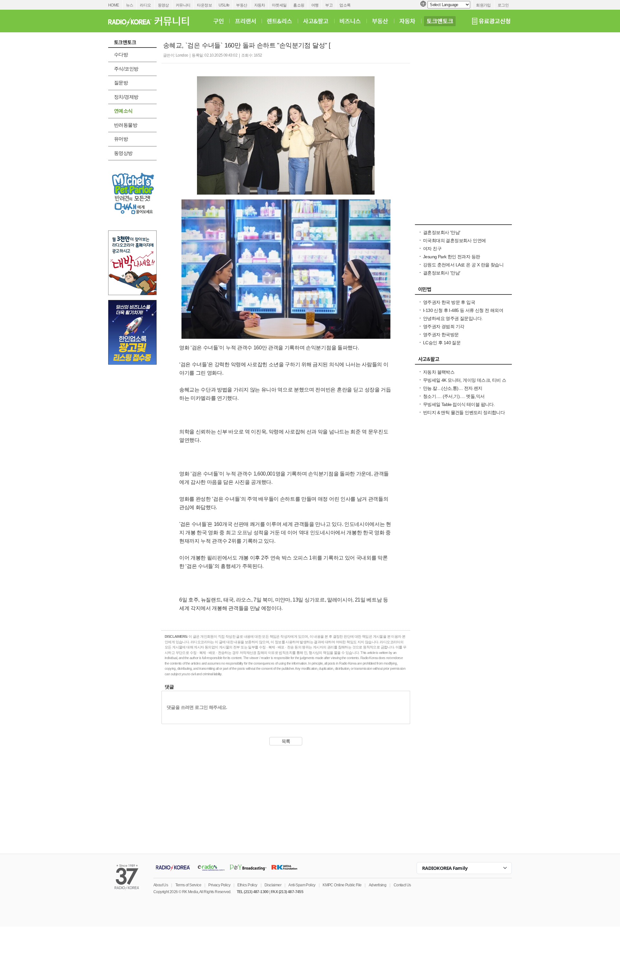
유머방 (121, 139)
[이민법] (463, 290)
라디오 (145, 5)
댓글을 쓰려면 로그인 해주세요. (197, 707)
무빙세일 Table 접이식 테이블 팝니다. (459, 404)
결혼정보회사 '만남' (441, 232)
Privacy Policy (219, 885)
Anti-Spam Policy (301, 885)
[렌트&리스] (279, 21)
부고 (329, 5)
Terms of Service (188, 885)
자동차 (259, 5)
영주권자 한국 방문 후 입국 (449, 302)
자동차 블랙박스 (438, 372)
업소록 (344, 5)
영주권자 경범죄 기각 (443, 326)
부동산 (241, 5)
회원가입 (483, 5)
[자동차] (407, 21)
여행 (315, 5)
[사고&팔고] (316, 21)
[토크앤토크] (440, 21)
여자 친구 (432, 248)
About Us (160, 885)
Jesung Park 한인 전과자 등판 (451, 256)
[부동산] (380, 21)
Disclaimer (272, 885)
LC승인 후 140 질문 (441, 342)
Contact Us (402, 885)
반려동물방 (125, 125)
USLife (224, 5)
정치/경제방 (126, 97)
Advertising (377, 885)
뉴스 (129, 5)
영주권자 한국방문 (441, 334)
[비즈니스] (350, 21)
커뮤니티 (183, 5)
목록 (286, 741)
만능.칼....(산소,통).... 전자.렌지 (452, 388)
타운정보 (204, 5)
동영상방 (123, 153)
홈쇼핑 (298, 5)
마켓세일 (279, 5)
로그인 (503, 5)
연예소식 (123, 110)
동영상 (163, 5)
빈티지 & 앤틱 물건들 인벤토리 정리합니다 (464, 412)
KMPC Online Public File (342, 885)
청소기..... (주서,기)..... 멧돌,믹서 (453, 396)
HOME (113, 5)
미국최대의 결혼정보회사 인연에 (454, 240)
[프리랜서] (245, 21)
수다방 (121, 54)
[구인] (218, 21)
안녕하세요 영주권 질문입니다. (452, 318)
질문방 (121, 82)
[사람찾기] (463, 221)
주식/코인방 (126, 68)
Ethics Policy (247, 885)
